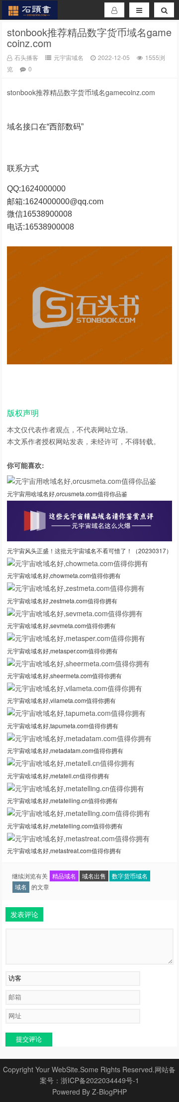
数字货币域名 (130, 875)
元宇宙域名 (69, 57)
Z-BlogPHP (109, 1092)
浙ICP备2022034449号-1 (100, 1080)
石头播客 (26, 57)
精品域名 (64, 875)
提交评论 (29, 1039)
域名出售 (94, 875)
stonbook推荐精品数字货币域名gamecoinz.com (89, 37)
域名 (21, 886)
